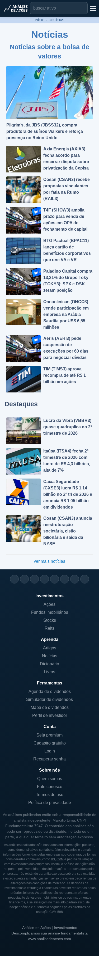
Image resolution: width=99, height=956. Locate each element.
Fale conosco (49, 786)
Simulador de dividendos (49, 699)
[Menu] (92, 8)
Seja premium (49, 735)
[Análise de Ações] (16, 8)
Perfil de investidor (49, 715)
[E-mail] (84, 579)
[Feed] (74, 579)
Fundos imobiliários (49, 612)
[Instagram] (14, 579)
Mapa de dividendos (50, 707)
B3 (53, 859)
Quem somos (49, 778)
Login (49, 751)
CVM (60, 859)
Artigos (49, 648)
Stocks (49, 620)
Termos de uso (49, 794)
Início (39, 20)
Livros (49, 672)
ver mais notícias (49, 561)
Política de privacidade (49, 802)
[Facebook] (24, 579)
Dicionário (49, 664)
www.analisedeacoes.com (49, 939)
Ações (49, 604)
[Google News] (64, 579)
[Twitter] (34, 579)
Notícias (49, 656)
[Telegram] (44, 579)
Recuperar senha (49, 759)
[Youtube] (54, 579)
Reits (49, 628)
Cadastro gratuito (50, 743)
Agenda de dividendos (50, 691)
